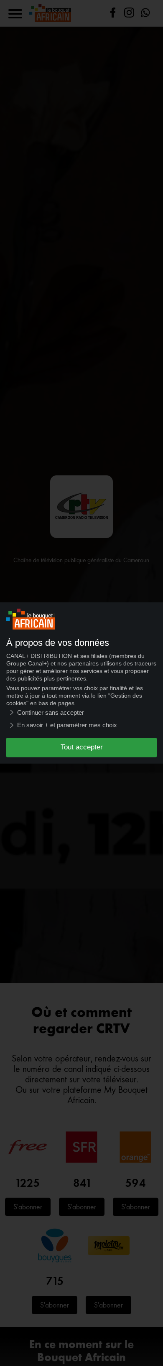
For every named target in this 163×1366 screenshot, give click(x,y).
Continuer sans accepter (50, 712)
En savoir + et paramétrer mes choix (67, 725)
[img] (11, 712)
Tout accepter (82, 747)
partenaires (84, 663)
